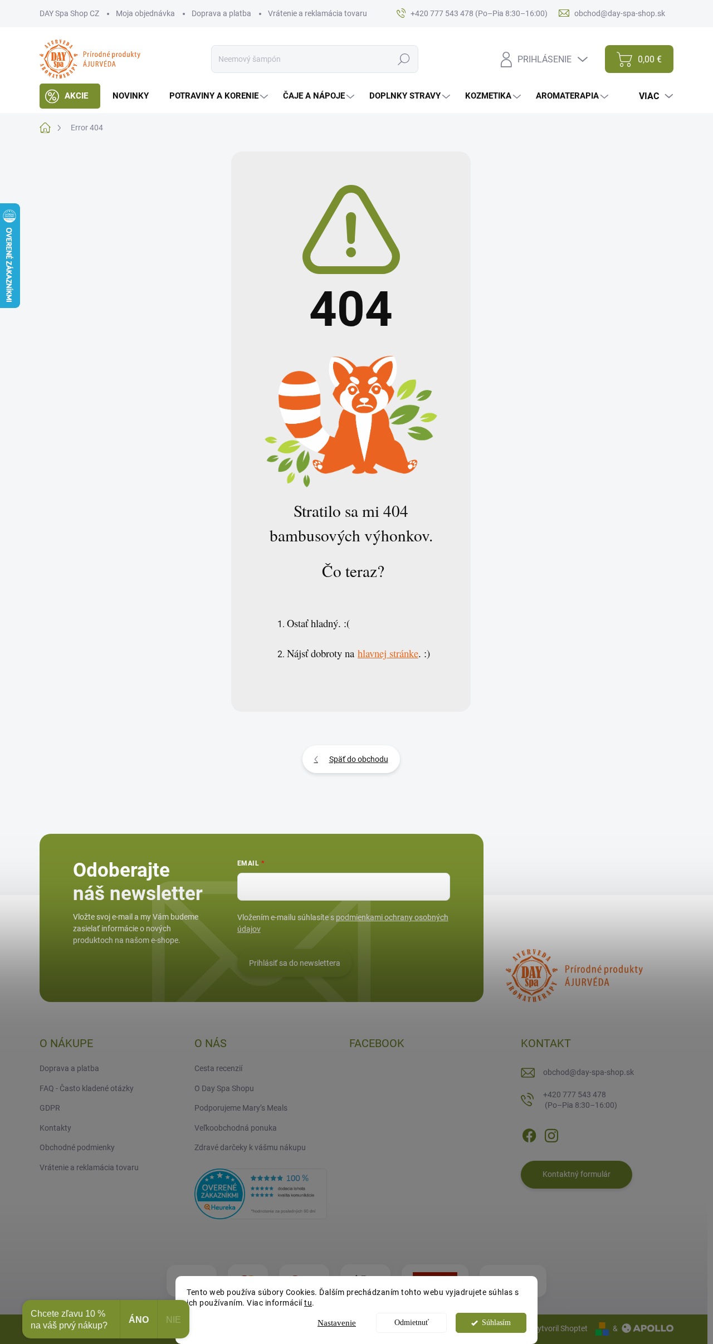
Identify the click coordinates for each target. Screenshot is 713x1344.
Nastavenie (337, 1322)
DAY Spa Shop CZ (69, 13)
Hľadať (404, 59)
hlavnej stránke (388, 653)
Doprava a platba (221, 13)
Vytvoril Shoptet (560, 1328)
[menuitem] (70, 96)
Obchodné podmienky (77, 1147)
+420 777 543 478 (580, 1100)
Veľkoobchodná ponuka (235, 1127)
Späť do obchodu (358, 759)
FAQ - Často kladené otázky (87, 1088)
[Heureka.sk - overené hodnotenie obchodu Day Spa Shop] (260, 1193)
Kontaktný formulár (577, 1174)
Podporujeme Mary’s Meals (240, 1107)
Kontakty (55, 1127)
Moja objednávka (145, 13)
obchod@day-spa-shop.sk (588, 1072)
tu (308, 1302)
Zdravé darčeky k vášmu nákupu (250, 1147)
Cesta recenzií (218, 1068)
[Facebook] (529, 1133)
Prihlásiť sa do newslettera (294, 963)
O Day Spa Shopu (224, 1088)
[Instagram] (551, 1133)
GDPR (50, 1107)
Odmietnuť (411, 1322)
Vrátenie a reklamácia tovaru (317, 13)
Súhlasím (496, 1322)
